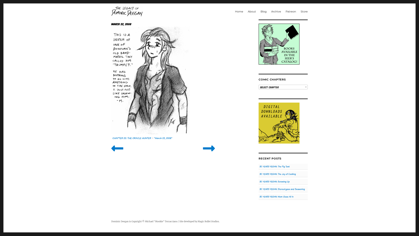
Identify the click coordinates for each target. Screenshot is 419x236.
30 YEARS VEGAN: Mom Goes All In (276, 196)
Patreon (291, 11)
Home (239, 11)
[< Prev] (117, 152)
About (252, 11)
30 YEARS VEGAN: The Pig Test (275, 166)
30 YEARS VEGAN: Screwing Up (275, 181)
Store (304, 11)
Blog (264, 11)
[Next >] (209, 152)
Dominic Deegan (120, 221)
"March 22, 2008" (163, 138)
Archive (276, 11)
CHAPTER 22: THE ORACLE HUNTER (131, 138)
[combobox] (283, 87)
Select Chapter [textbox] (269, 87)
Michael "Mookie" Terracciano (161, 221)
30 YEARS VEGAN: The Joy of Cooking (278, 174)
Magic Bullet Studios (208, 221)
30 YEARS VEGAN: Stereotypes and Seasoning (282, 189)
